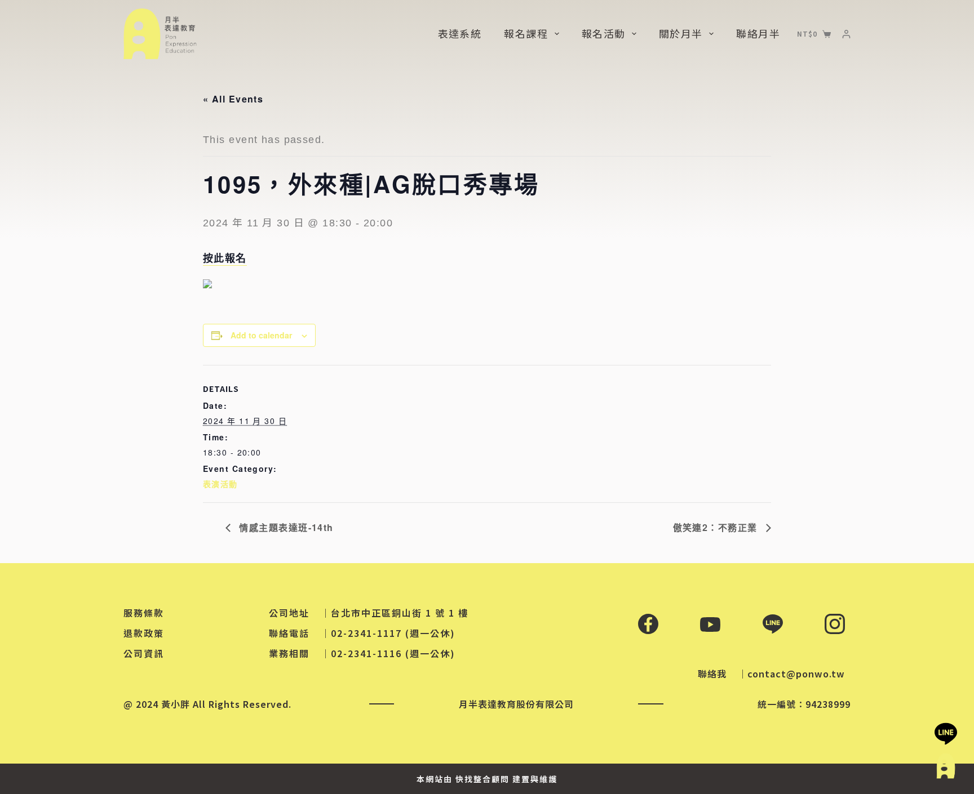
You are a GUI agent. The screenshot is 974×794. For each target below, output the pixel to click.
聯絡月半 (758, 33)
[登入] (846, 34)
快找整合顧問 (482, 778)
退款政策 (143, 633)
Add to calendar (261, 335)
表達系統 (460, 33)
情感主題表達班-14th (285, 527)
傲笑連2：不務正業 (716, 527)
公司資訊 (143, 653)
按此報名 (225, 258)
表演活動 (220, 483)
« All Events (233, 98)
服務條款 (143, 612)
